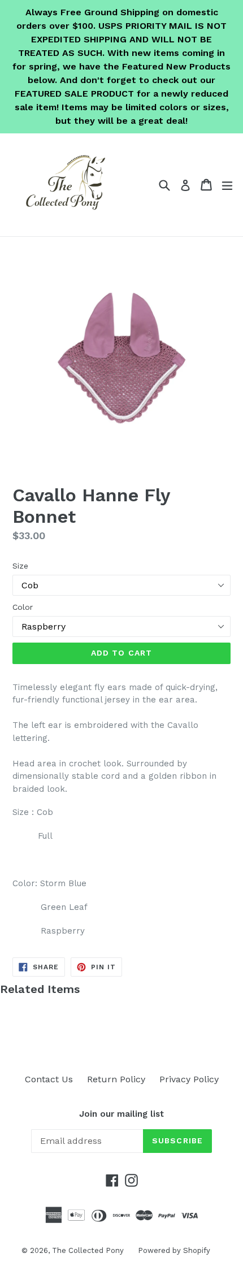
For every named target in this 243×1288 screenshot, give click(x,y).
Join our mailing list (121, 1114)
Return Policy (116, 1079)
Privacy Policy (189, 1079)
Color (22, 607)
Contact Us (49, 1079)
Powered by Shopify (174, 1250)
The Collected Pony (88, 1250)
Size (20, 565)
